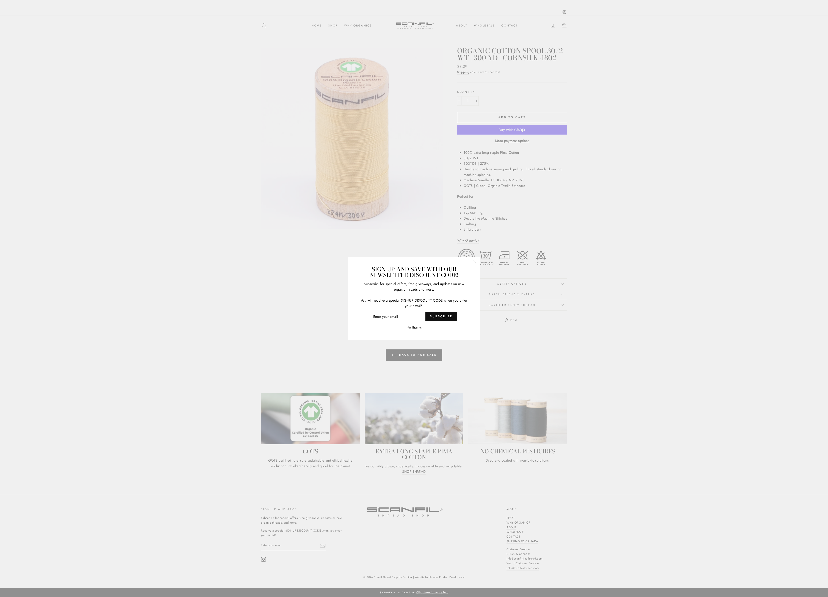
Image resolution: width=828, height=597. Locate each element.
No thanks (414, 327)
